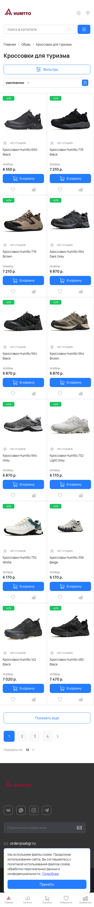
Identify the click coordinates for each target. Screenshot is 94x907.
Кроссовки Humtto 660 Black (20, 152)
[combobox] (40, 29)
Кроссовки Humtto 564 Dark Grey (67, 253)
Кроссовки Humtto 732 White (20, 559)
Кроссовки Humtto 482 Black (67, 661)
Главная (10, 44)
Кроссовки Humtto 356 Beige (67, 559)
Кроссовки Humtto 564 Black (20, 355)
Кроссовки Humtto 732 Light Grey (67, 457)
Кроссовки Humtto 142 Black (19, 661)
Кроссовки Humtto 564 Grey (20, 457)
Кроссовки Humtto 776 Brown (20, 253)
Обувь (26, 44)
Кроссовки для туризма (54, 44)
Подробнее (50, 873)
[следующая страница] (57, 736)
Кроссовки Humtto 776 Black (67, 152)
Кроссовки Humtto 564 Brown (67, 355)
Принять (47, 884)
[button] (84, 29)
